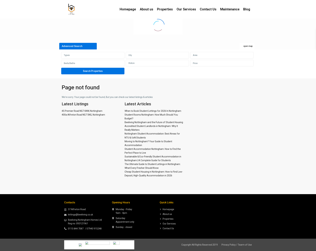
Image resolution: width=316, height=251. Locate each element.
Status (131, 63)
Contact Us (208, 9)
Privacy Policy (229, 244)
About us (146, 9)
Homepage (128, 9)
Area (195, 55)
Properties (165, 9)
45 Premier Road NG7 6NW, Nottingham (82, 111)
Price (195, 63)
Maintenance (229, 9)
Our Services (186, 9)
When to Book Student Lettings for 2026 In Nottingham (153, 111)
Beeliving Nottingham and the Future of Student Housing (154, 122)
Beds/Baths (69, 63)
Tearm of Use (245, 244)
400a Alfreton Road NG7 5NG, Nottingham (83, 114)
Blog (246, 9)
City (130, 55)
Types (67, 55)
